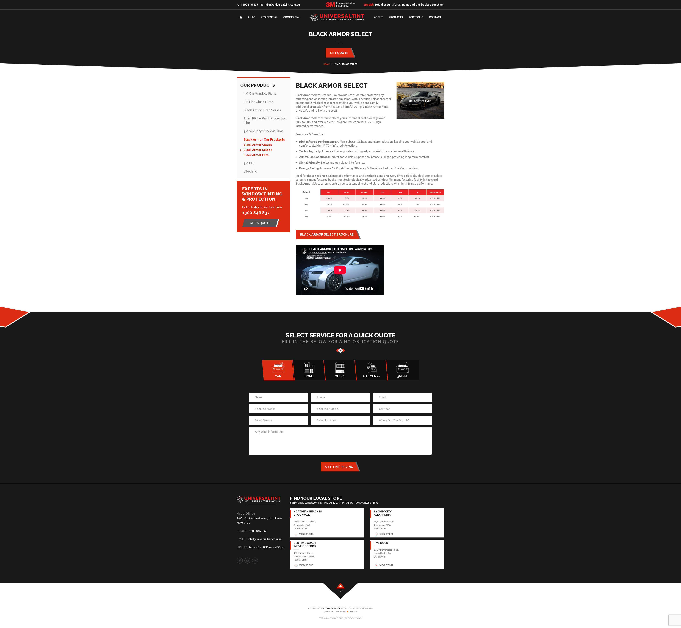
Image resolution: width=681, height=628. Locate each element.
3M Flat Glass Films (258, 102)
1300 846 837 (249, 4)
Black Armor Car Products (264, 139)
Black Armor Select (257, 150)
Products (396, 17)
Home (326, 64)
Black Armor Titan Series (262, 110)
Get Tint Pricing (339, 466)
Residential (269, 17)
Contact (435, 17)
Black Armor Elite (256, 155)
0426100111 (380, 556)
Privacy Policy (353, 618)
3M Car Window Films (259, 93)
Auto (251, 17)
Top (340, 591)
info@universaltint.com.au (282, 4)
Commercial (291, 17)
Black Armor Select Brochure (327, 234)
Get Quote (339, 52)
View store (306, 534)
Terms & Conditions (331, 618)
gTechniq (250, 171)
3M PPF (249, 163)
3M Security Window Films (263, 131)
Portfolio (416, 17)
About (378, 17)
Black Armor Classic (257, 144)
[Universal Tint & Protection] (258, 500)
